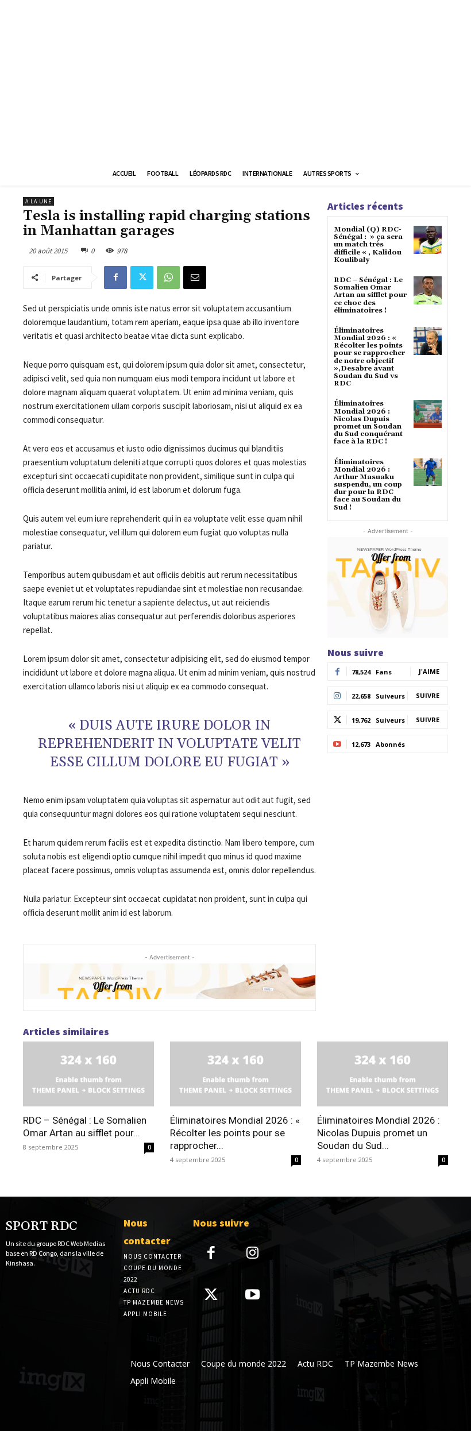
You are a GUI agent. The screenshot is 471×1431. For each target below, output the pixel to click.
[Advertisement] (235, 80)
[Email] (194, 277)
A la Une (38, 201)
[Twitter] (141, 277)
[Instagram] (253, 1254)
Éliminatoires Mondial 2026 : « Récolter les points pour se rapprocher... (235, 1132)
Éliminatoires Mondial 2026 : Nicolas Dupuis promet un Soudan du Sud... (378, 1132)
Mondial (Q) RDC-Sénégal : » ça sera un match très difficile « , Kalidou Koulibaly (368, 244)
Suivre (427, 695)
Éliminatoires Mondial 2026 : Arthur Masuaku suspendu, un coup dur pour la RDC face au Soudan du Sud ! (368, 485)
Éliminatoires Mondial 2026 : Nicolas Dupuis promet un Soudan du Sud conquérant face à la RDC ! (368, 422)
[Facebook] (115, 277)
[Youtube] (253, 1296)
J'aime (429, 671)
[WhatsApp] (168, 277)
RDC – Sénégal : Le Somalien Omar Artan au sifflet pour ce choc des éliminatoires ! (370, 295)
